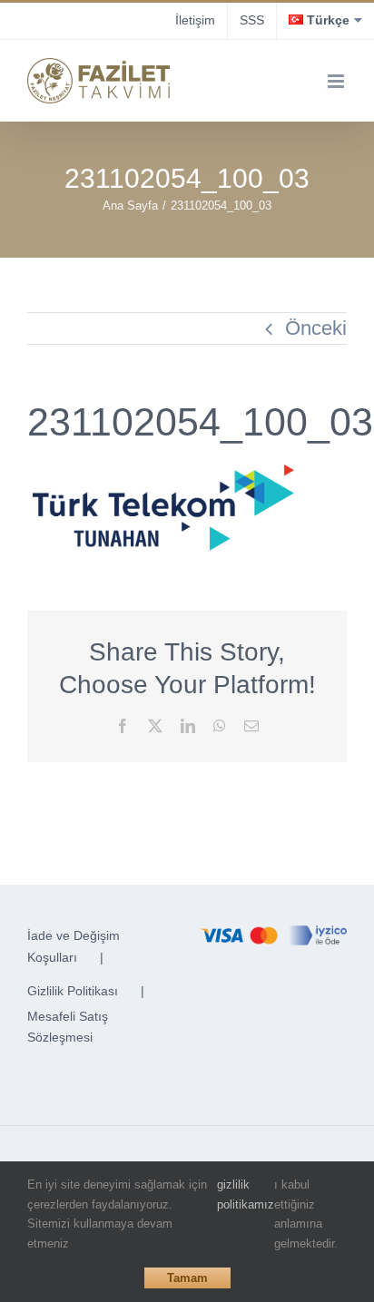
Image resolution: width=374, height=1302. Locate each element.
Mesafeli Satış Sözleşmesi (67, 1027)
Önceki (316, 328)
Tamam (187, 1278)
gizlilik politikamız (245, 1194)
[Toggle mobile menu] (337, 81)
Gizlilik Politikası (72, 991)
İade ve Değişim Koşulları (73, 946)
